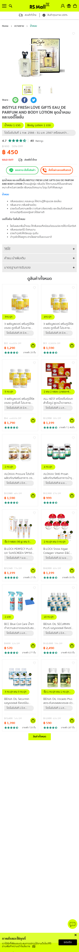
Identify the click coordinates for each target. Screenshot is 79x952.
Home (5, 26)
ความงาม (19, 26)
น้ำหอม (33, 26)
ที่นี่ (33, 946)
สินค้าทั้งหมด (39, 737)
